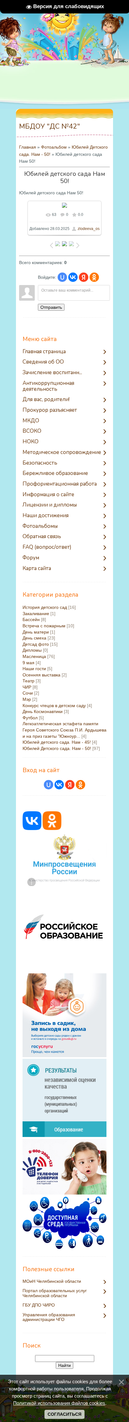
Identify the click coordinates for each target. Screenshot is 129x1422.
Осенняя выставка (41, 674)
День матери (36, 632)
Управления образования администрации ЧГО (49, 1317)
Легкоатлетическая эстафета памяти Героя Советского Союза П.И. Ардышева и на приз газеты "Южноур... (64, 729)
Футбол (30, 717)
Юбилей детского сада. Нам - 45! (57, 742)
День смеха (34, 637)
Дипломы (32, 650)
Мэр (27, 699)
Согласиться (64, 1414)
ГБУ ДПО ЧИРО (39, 1305)
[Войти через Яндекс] (83, 277)
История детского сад (45, 607)
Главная (27, 147)
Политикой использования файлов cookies (59, 1403)
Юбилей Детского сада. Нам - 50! (57, 748)
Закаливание (36, 613)
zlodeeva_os (89, 229)
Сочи (28, 693)
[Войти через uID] (62, 277)
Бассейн (31, 619)
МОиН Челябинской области (52, 1281)
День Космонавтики (43, 711)
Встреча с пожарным (44, 625)
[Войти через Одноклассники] (94, 277)
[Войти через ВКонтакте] (73, 277)
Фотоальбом (54, 147)
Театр (28, 680)
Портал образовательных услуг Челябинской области (55, 1293)
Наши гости (34, 668)
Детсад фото (36, 644)
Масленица (34, 656)
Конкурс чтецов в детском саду (54, 705)
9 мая (28, 662)
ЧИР (27, 687)
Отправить (51, 307)
